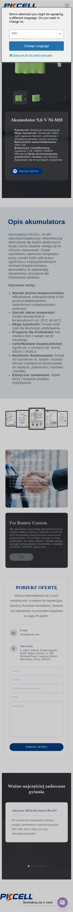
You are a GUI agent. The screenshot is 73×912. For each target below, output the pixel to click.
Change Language (36, 46)
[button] (28, 866)
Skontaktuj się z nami (29, 496)
